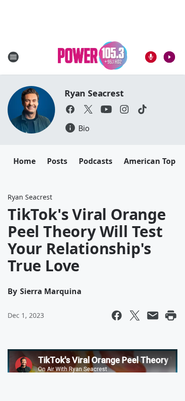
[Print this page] (170, 315)
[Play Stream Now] (169, 57)
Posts (57, 161)
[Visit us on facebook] (70, 109)
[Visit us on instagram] (124, 109)
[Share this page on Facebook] (116, 315)
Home (24, 161)
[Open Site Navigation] (13, 57)
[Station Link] (93, 56)
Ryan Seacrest (94, 93)
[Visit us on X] (88, 109)
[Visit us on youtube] (106, 109)
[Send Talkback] (151, 57)
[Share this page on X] (134, 315)
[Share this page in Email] (152, 315)
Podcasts (95, 161)
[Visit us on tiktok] (142, 109)
